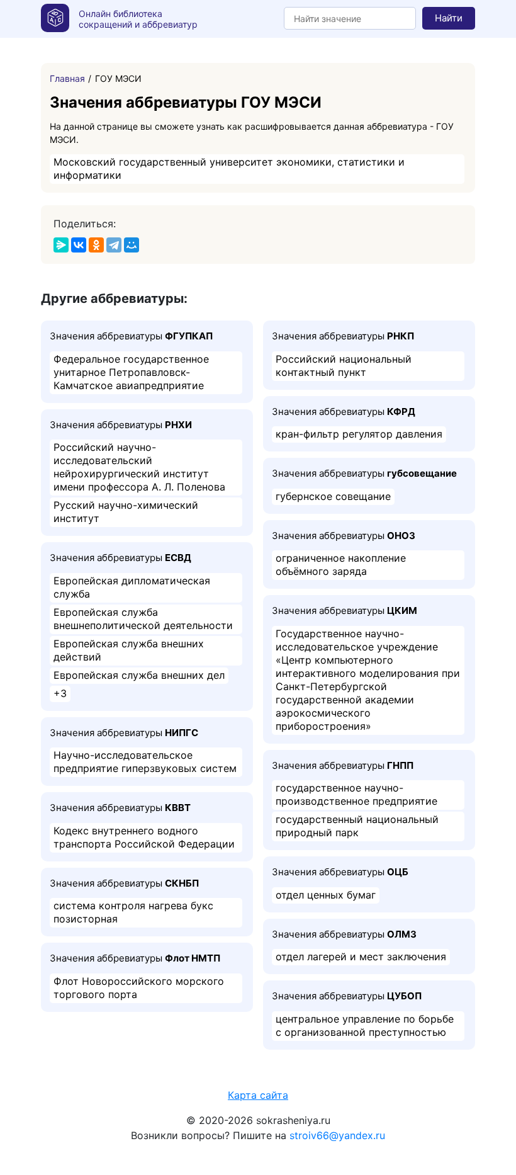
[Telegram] (113, 245)
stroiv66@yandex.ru (337, 1135)
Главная (67, 78)
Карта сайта (258, 1095)
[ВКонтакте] (78, 245)
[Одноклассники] (96, 245)
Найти (449, 18)
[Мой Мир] (131, 245)
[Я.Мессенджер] (61, 245)
